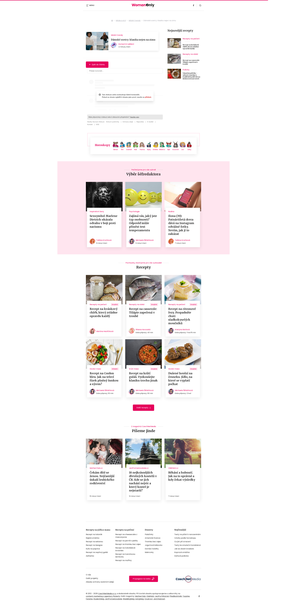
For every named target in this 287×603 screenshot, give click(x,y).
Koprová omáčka (182, 552)
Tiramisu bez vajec (153, 541)
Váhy (189, 149)
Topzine (186, 596)
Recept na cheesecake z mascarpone (126, 535)
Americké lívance (152, 538)
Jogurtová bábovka (153, 545)
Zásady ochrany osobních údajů (100, 582)
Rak (135, 149)
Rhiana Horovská (143, 329)
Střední (115, 369)
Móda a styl (121, 20)
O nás (88, 574)
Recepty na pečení (191, 38)
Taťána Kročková (103, 240)
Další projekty (92, 578)
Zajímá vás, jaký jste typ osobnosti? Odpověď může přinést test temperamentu (143, 223)
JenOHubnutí (159, 599)
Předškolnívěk (176, 596)
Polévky (186, 69)
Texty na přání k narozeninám (187, 534)
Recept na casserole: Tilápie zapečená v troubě (191, 62)
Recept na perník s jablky (126, 540)
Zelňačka (90, 556)
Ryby (149, 149)
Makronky (149, 552)
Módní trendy (135, 20)
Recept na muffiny (123, 560)
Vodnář (129, 149)
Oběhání (150, 596)
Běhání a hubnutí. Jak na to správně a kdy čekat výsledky (181, 476)
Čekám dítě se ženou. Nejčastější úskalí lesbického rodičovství (102, 478)
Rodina (171, 211)
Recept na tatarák (94, 534)
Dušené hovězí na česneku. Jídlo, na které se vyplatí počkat (180, 379)
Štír (122, 149)
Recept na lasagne (94, 545)
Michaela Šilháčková (144, 240)
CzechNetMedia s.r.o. (107, 593)
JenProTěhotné (162, 596)
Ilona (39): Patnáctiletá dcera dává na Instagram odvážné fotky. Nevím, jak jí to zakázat (181, 225)
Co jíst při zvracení (182, 541)
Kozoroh (176, 149)
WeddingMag (128, 599)
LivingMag (139, 599)
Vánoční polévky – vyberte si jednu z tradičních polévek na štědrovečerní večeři (191, 76)
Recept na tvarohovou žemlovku (125, 555)
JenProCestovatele (113, 599)
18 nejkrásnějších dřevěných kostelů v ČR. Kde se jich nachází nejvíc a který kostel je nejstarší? (143, 481)
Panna (142, 149)
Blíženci (162, 149)
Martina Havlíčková (104, 331)
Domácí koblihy (152, 548)
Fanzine (89, 599)
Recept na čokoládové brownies (125, 549)
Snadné (115, 304)
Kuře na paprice (93, 548)
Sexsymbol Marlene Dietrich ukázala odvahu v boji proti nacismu (103, 221)
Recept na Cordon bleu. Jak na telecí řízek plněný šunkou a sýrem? (104, 379)
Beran (115, 149)
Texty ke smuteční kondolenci (187, 545)
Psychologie (134, 211)
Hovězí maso (95, 369)
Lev (182, 149)
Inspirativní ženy (97, 211)
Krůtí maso (134, 369)
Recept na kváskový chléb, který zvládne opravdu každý (191, 47)
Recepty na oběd (190, 54)
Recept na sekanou (94, 541)
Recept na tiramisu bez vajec (128, 544)
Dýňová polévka (181, 556)
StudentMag (98, 599)
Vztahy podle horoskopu (185, 538)
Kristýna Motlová (182, 329)
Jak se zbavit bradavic (184, 548)
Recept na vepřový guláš (97, 552)
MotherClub (140, 596)
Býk (168, 149)
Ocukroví (149, 599)
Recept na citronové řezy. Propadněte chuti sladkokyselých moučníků (182, 316)
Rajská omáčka (92, 538)
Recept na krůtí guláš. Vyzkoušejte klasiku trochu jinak (143, 377)
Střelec (155, 149)
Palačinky (149, 534)
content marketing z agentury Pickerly (103, 596)
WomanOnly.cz (112, 20)
